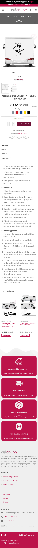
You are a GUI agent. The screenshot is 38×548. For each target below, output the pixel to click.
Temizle (34, 106)
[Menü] (2, 9)
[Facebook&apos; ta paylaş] (13, 137)
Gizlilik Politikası (8, 485)
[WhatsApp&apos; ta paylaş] (10, 137)
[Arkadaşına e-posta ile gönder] (20, 137)
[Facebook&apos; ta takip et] (1, 535)
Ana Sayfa (11, 17)
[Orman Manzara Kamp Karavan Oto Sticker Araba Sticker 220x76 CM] (9, 307)
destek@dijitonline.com (11, 521)
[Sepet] (36, 10)
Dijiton (23, 535)
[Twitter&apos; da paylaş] (17, 137)
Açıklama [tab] (4, 145)
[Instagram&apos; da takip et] (5, 535)
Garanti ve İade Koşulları (10, 481)
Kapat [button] (31, 2)
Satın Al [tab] (4, 153)
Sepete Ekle (24, 124)
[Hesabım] (31, 10)
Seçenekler (6, 335)
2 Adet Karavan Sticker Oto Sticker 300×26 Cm (28, 324)
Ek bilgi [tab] (4, 149)
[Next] (33, 55)
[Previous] (4, 55)
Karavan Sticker (24, 17)
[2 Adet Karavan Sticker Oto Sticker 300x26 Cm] (28, 307)
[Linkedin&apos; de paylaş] (27, 137)
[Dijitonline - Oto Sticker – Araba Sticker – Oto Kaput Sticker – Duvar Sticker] (19, 10)
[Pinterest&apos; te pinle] (24, 137)
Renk (16, 109)
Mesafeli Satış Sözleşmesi (11, 477)
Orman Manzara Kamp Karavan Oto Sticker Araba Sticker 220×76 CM (9, 324)
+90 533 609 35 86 (10, 517)
